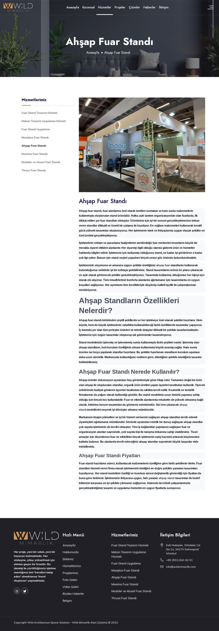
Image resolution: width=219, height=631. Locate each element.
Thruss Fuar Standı (34, 170)
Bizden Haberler (73, 593)
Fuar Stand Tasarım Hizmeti (39, 112)
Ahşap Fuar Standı (34, 145)
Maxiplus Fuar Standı (35, 137)
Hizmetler (104, 7)
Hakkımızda (71, 552)
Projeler (120, 7)
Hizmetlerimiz (72, 566)
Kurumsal (88, 7)
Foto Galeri (70, 580)
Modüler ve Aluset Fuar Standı (41, 162)
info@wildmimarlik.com (181, 566)
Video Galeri (71, 587)
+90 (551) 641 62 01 (179, 560)
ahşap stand (167, 478)
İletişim (164, 7)
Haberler (149, 7)
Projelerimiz (70, 573)
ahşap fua (162, 265)
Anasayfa (72, 7)
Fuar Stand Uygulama (36, 129)
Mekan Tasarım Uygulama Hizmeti (44, 121)
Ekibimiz (68, 559)
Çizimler (134, 7)
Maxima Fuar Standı (35, 154)
